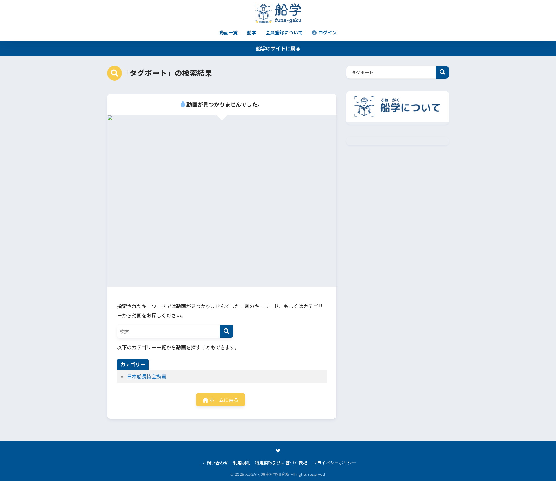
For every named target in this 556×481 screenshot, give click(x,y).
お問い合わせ (215, 463)
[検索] (226, 331)
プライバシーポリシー (334, 463)
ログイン (327, 32)
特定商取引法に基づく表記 (281, 463)
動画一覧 (228, 32)
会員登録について (284, 32)
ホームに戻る (223, 399)
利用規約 (241, 463)
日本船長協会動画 (146, 376)
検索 (442, 72)
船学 (251, 32)
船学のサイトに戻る (278, 48)
